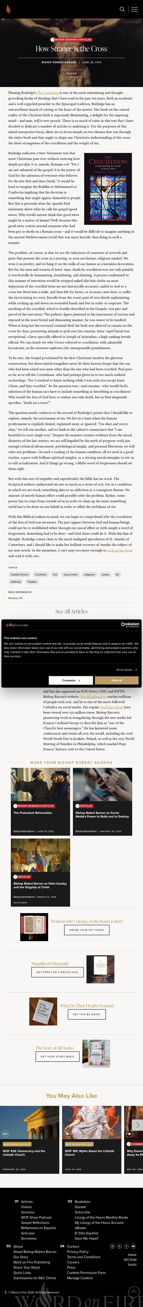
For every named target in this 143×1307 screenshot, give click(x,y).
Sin (117, 574)
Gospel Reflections (35, 1222)
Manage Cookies (80, 1278)
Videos (26, 1206)
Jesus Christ (70, 574)
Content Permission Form (86, 1272)
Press (71, 1267)
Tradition (32, 581)
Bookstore (82, 1201)
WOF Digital (130, 1259)
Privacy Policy (78, 1251)
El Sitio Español (86, 1233)
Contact (73, 1246)
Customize (69, 680)
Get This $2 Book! (87, 1014)
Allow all (116, 680)
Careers (73, 1262)
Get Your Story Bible (57, 1056)
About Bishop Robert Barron (34, 1251)
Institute (132, 1254)
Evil (55, 574)
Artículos (28, 1233)
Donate (80, 1206)
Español (132, 1264)
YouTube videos (111, 707)
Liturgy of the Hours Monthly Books (101, 1217)
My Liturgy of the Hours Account (99, 1222)
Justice (105, 574)
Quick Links (22, 1272)
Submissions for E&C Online (34, 1278)
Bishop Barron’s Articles (73, 39)
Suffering (16, 581)
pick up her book (119, 550)
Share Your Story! (26, 1267)
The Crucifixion (48, 93)
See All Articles (71, 611)
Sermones (28, 1238)
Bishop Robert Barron (59, 62)
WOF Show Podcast (36, 1217)
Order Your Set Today (86, 929)
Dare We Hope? (87, 1238)
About (18, 1246)
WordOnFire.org (92, 696)
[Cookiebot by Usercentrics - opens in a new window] (123, 625)
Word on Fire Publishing (31, 1262)
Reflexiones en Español (38, 1227)
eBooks (80, 1227)
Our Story (20, 1257)
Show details (124, 669)
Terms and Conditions (83, 1257)
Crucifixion (41, 574)
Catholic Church (19, 574)
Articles (27, 1201)
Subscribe (82, 1212)
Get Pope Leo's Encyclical (57, 972)
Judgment (89, 574)
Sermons (28, 1212)
